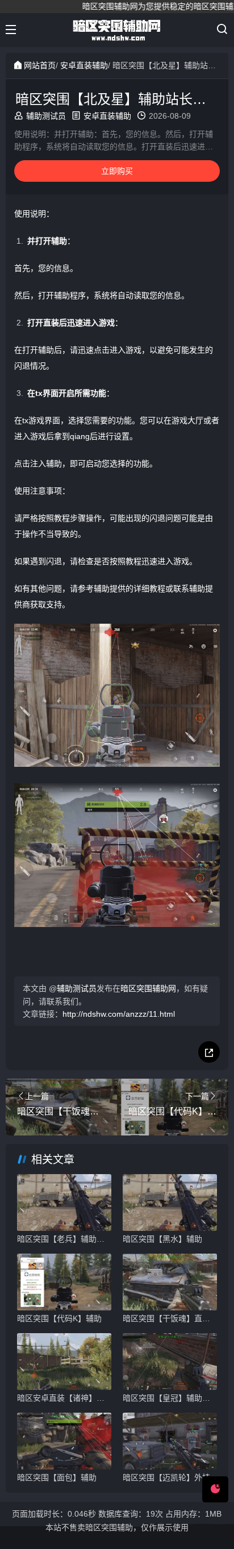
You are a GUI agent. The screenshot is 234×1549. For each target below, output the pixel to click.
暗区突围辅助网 (148, 988)
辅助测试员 (46, 115)
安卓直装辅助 (84, 65)
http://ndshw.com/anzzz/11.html (118, 1013)
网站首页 (40, 65)
